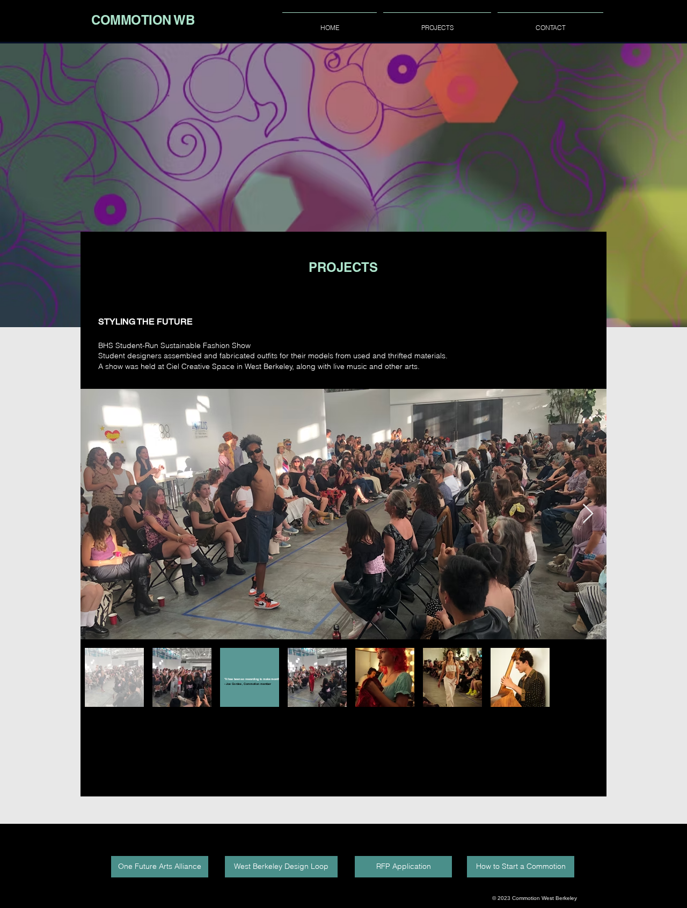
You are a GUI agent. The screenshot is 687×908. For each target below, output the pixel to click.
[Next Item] (588, 514)
